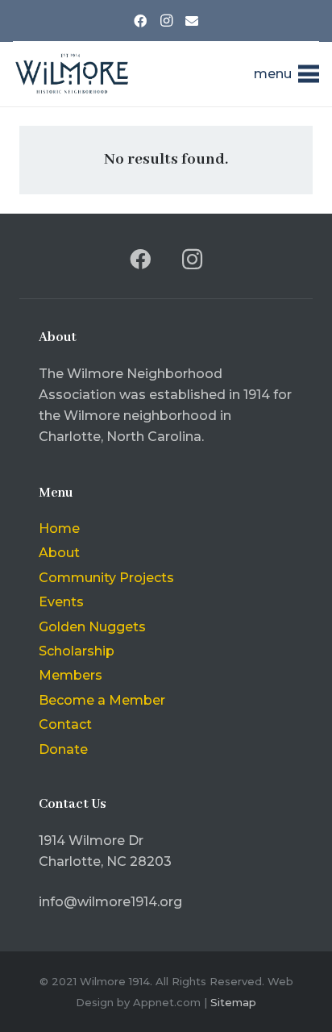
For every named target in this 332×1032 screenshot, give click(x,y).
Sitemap (233, 1002)
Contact (65, 724)
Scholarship (76, 651)
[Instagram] (166, 21)
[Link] (71, 74)
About (59, 552)
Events (61, 602)
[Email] (192, 21)
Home (59, 528)
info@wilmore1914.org (110, 901)
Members (70, 675)
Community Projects (106, 577)
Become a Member (102, 700)
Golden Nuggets (92, 627)
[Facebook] (140, 21)
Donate (63, 749)
